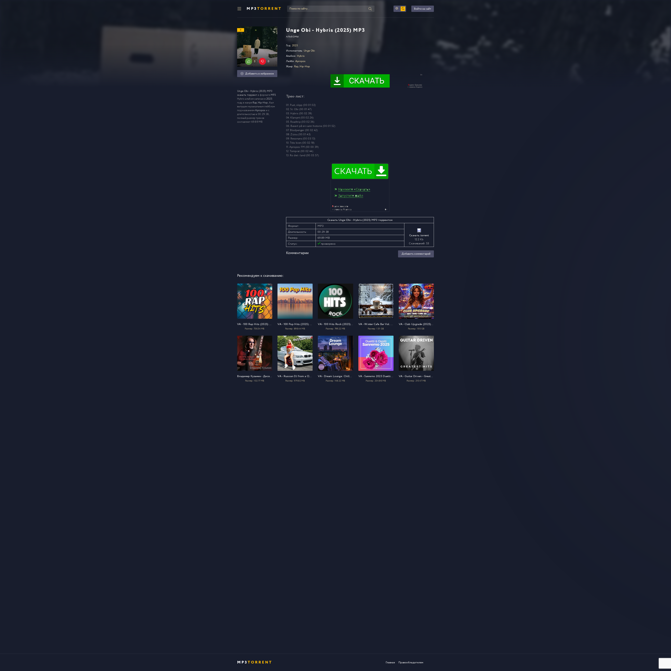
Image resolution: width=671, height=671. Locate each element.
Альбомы (292, 36)
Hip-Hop (263, 103)
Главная (390, 663)
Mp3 (264, 9)
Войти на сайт (422, 9)
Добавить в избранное (259, 74)
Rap (255, 103)
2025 (269, 99)
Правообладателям (410, 663)
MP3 (273, 95)
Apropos (260, 110)
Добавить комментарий (416, 254)
